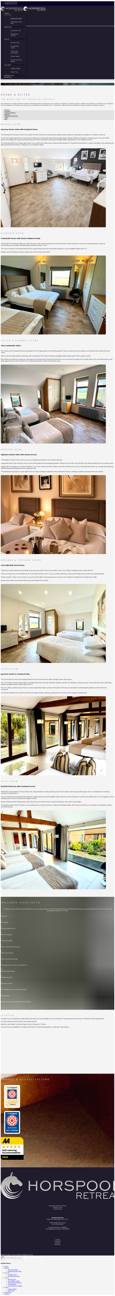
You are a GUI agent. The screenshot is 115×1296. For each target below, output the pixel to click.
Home (6, 13)
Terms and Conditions (14, 52)
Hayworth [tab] (7, 111)
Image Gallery (15, 68)
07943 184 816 (58, 1224)
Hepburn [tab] (7, 114)
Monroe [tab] (6, 109)
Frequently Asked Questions (57, 1205)
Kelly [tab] (5, 119)
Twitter (57, 1239)
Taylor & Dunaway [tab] (10, 113)
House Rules (15, 56)
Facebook (57, 1241)
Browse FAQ (15, 42)
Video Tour (14, 72)
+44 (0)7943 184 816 (10, 2)
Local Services (16, 30)
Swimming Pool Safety (16, 60)
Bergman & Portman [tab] (11, 116)
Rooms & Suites (16, 18)
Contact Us (9, 75)
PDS (31, 1255)
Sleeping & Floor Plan (16, 22)
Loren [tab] (6, 117)
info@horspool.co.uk (10, 3)
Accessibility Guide (15, 47)
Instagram (57, 1244)
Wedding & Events (14, 34)
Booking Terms (57, 1207)
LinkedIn (57, 1242)
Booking (7, 77)
